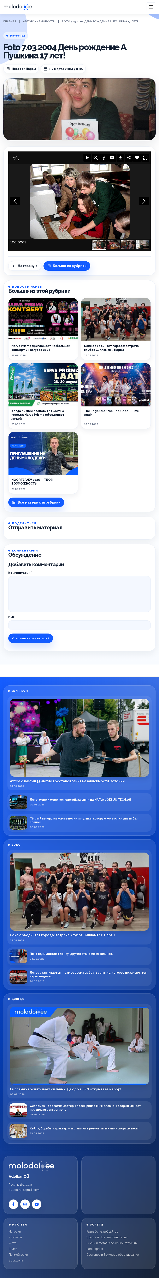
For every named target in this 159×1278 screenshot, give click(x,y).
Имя (11, 617)
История (15, 1231)
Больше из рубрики (70, 266)
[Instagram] (25, 1204)
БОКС (15, 844)
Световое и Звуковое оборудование (113, 1254)
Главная (9, 21)
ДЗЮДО (18, 998)
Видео (13, 1249)
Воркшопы (16, 1260)
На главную (27, 266)
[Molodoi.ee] (31, 1166)
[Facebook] (13, 1204)
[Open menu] (151, 6)
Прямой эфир (18, 1254)
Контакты (15, 1237)
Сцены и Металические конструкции (112, 1243)
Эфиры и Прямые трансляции (107, 1237)
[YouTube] (36, 1204)
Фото (13, 1243)
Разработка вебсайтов (102, 1231)
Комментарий (20, 572)
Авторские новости (39, 21)
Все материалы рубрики (39, 502)
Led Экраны (95, 1249)
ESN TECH (19, 690)
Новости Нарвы (24, 68)
